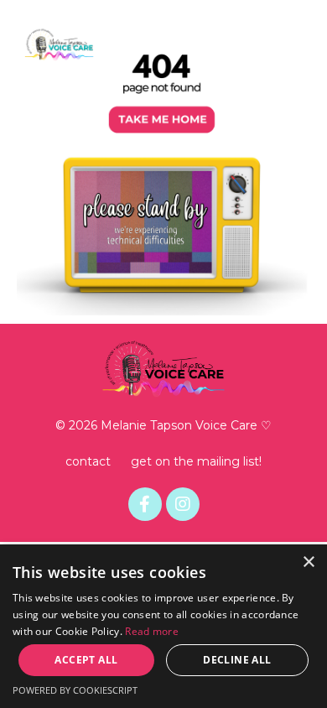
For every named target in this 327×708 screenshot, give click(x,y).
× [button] (308, 562)
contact (88, 461)
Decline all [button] (237, 660)
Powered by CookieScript (75, 690)
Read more (152, 631)
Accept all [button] (85, 660)
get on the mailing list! (196, 461)
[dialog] (163, 626)
